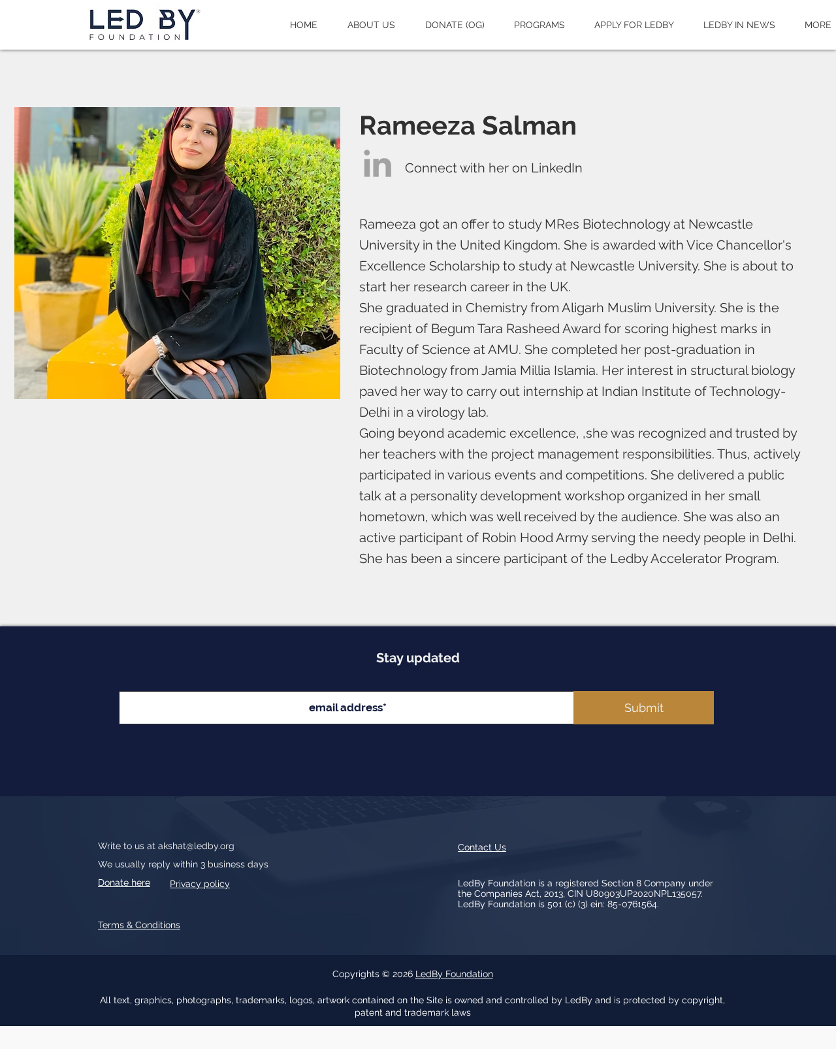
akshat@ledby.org (196, 846)
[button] (371, 24)
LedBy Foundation (454, 974)
